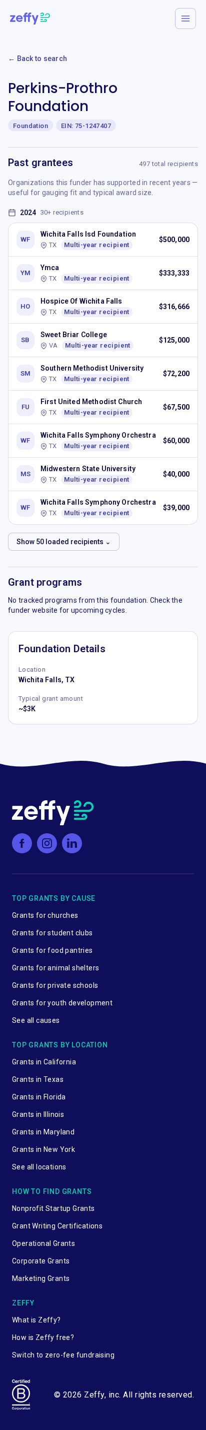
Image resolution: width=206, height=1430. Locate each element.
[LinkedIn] (72, 843)
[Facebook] (22, 843)
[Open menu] (185, 18)
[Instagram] (47, 843)
